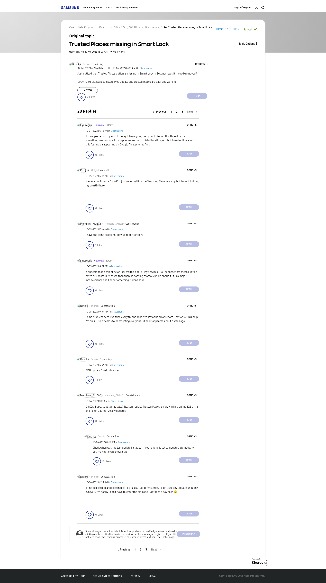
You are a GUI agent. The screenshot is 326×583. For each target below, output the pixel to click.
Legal (152, 576)
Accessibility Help (73, 576)
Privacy (135, 576)
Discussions (152, 27)
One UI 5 (104, 27)
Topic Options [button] (247, 43)
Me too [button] (88, 90)
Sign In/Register (242, 7)
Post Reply (188, 534)
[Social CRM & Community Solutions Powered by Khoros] (259, 561)
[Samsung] (70, 7)
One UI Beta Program (81, 27)
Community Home (92, 7)
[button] (201, 64)
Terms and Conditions (107, 576)
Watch (108, 7)
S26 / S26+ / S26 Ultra (126, 7)
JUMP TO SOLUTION (227, 29)
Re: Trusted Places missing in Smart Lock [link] (188, 27)
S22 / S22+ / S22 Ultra (127, 27)
